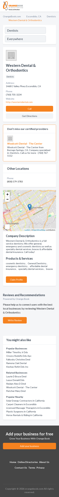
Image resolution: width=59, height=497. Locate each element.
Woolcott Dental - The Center (21, 387)
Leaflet (27, 229)
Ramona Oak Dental (16, 363)
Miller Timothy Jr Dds (17, 352)
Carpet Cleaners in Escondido (21, 404)
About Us (44, 462)
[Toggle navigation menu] (54, 5)
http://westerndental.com (19, 102)
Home (13, 462)
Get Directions (29, 116)
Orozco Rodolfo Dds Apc (18, 355)
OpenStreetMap (39, 229)
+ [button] (7, 194)
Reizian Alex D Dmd (16, 383)
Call (29, 108)
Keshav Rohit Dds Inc (17, 366)
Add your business (29, 446)
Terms (31, 467)
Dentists (51, 16)
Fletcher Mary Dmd (16, 391)
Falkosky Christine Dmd (18, 359)
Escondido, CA (33, 16)
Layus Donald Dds (15, 380)
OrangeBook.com (12, 16)
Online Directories (28, 462)
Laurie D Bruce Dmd (16, 376)
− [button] (7, 199)
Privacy (40, 467)
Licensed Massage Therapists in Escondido (28, 407)
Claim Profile (16, 279)
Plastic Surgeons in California (21, 411)
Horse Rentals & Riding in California (24, 415)
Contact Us (21, 467)
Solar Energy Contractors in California (25, 400)
